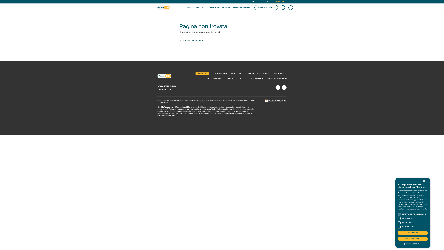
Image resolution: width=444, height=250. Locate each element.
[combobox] (424, 181)
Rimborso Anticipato (277, 79)
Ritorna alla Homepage (191, 41)
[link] (164, 76)
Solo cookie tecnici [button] (413, 239)
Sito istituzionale (166, 90)
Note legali (236, 74)
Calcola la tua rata (266, 7)
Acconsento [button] (412, 233)
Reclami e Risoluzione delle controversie (267, 74)
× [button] (427, 180)
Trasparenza (202, 74)
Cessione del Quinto (219, 7)
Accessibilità (257, 79)
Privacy (229, 79)
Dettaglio (424, 209)
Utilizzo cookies (213, 79)
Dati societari (220, 74)
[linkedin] (278, 87)
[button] (413, 243)
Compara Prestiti (241, 7)
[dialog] (412, 213)
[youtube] (284, 87)
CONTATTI (242, 79)
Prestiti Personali (196, 7)
